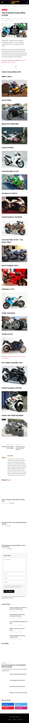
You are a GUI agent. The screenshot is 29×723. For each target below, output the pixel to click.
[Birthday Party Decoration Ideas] (5, 688)
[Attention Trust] (14, 2)
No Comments (5, 20)
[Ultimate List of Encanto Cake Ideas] (5, 694)
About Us (20, 719)
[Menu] (2, 2)
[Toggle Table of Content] (14, 67)
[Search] (27, 2)
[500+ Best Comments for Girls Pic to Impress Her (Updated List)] (5, 609)
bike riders (15, 42)
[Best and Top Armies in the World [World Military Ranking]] (14, 513)
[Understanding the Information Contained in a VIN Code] (5, 616)
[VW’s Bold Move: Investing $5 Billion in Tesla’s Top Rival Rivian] (14, 536)
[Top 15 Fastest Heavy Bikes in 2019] (14, 30)
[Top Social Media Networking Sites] (5, 675)
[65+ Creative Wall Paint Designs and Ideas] (5, 623)
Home (9, 719)
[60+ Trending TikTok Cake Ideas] (5, 682)
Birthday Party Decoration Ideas (17, 686)
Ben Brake (8, 18)
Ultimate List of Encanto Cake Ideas (18, 692)
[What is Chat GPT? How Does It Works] (5, 630)
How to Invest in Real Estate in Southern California (20, 448)
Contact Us (14, 719)
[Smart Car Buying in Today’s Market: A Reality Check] (14, 490)
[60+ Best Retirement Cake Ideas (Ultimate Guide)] (5, 637)
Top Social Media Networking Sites (18, 674)
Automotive (4, 9)
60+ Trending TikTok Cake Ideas (17, 680)
